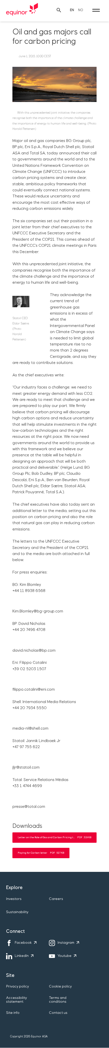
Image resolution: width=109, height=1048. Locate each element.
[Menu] (96, 10)
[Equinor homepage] (22, 10)
